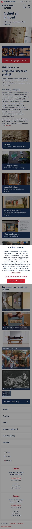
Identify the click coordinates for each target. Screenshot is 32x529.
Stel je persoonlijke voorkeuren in (16, 277)
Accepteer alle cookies (16, 281)
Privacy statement (16, 272)
